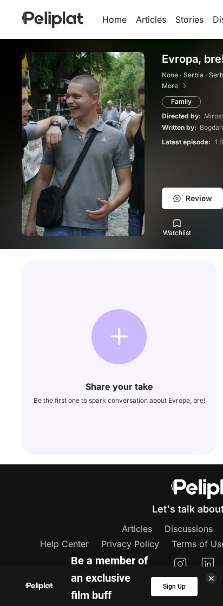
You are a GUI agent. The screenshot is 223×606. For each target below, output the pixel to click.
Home (114, 19)
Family (181, 101)
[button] (119, 336)
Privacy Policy (130, 544)
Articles (151, 19)
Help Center (64, 544)
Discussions (189, 528)
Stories (189, 19)
